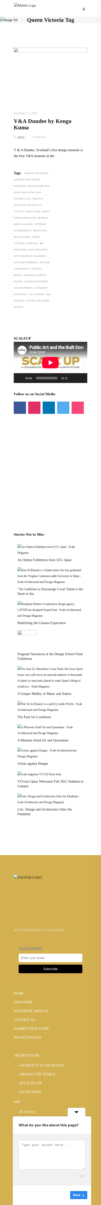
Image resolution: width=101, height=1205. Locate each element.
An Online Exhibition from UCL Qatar (44, 560)
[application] (50, 362)
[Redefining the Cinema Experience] (50, 609)
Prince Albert (22, 237)
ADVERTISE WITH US (31, 1011)
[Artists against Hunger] (50, 753)
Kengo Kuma (32, 211)
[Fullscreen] (80, 378)
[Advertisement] (50, 464)
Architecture (26, 101)
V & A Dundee (36, 294)
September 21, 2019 (25, 113)
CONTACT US (24, 1020)
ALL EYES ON (30, 1083)
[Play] (20, 378)
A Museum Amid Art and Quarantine (42, 740)
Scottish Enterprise (26, 262)
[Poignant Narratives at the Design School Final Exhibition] (27, 639)
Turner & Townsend (36, 282)
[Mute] (73, 378)
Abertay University (36, 173)
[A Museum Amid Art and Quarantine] (50, 730)
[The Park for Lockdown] (50, 706)
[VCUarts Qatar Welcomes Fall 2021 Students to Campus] (39, 774)
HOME (19, 993)
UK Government (23, 288)
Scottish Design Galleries (29, 256)
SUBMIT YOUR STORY (31, 1029)
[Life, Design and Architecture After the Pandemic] (50, 799)
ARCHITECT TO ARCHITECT (41, 1065)
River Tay (32, 243)
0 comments (38, 137)
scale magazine (37, 250)
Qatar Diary (30, 1092)
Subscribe (50, 969)
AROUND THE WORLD (55, 101)
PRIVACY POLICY (27, 1037)
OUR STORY (23, 1002)
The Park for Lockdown (34, 717)
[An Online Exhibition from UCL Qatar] (50, 549)
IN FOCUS (27, 1112)
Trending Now (26, 107)
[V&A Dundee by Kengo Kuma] (50, 69)
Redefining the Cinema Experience (41, 623)
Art (17, 1102)
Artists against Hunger (32, 763)
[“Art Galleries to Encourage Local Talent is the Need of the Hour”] (50, 576)
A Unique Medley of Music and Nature (44, 694)
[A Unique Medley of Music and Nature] (50, 677)
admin (21, 137)
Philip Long (40, 231)
